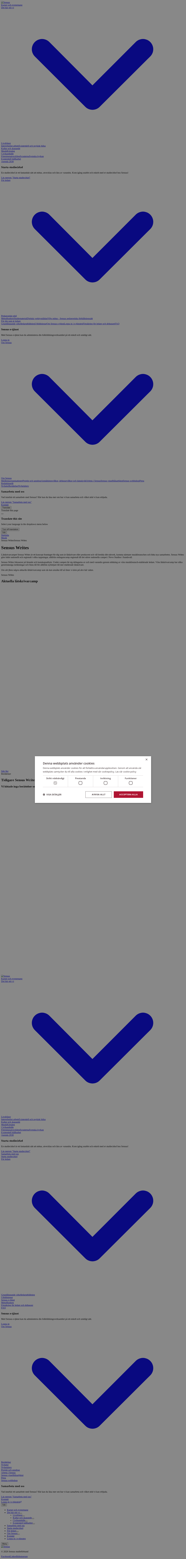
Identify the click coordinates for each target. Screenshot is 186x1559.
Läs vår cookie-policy (125, 771)
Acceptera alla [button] (128, 794)
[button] (52, 794)
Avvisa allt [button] (98, 794)
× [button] (146, 759)
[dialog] (93, 779)
